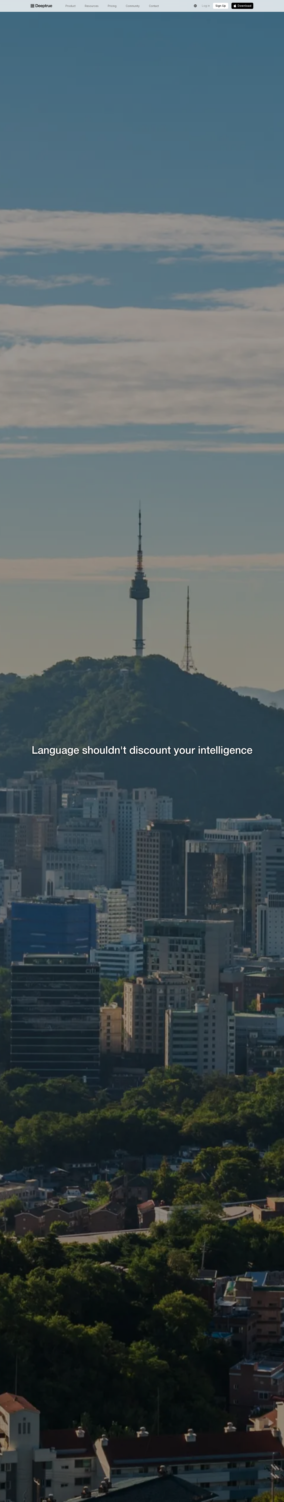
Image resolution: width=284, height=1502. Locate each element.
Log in (206, 5)
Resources (92, 6)
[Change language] (195, 5)
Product (70, 6)
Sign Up (220, 5)
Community (133, 6)
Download (244, 5)
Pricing (112, 6)
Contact (154, 6)
